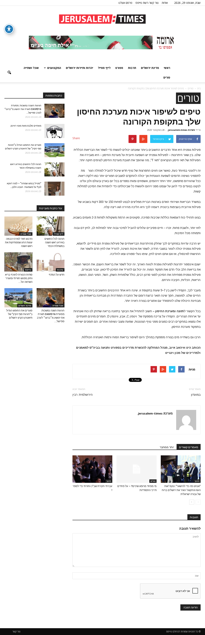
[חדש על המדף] (51, 262)
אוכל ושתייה (31, 68)
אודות (165, 3)
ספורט (119, 68)
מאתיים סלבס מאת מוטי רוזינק (26, 125)
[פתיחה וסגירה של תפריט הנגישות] (9, 29)
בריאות (28, 269)
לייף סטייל (104, 68)
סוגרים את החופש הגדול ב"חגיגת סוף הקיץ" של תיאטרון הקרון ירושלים (19, 314)
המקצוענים (54, 68)
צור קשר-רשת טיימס (147, 3)
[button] (9, 72)
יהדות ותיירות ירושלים (79, 68)
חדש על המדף (56, 274)
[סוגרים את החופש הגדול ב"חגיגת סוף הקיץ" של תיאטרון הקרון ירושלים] (54, 150)
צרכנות (60, 269)
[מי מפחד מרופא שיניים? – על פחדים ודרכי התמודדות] (136, 469)
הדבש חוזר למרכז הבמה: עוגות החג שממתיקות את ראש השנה (18, 242)
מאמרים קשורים (188, 447)
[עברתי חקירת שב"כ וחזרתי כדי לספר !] (92, 469)
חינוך (197, 481)
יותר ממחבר (167, 447)
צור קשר (16, 631)
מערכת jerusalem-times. (181, 129)
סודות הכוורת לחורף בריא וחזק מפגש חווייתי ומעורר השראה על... (18, 278)
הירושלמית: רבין (82, 394)
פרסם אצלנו (125, 3)
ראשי (167, 68)
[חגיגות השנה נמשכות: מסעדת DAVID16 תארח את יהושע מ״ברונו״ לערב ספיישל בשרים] (54, 111)
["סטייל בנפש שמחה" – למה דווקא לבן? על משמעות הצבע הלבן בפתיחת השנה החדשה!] (54, 189)
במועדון (196, 394)
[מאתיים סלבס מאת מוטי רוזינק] (54, 131)
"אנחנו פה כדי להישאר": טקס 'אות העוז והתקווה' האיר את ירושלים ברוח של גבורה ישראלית (181, 490)
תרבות (132, 68)
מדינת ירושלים (150, 68)
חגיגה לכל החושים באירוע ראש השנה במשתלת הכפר (54, 242)
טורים (166, 77)
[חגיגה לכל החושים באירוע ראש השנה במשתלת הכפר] (54, 169)
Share (76, 138)
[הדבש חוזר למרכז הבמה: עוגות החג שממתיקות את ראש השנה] (18, 226)
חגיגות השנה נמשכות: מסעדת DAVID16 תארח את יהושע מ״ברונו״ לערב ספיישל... (22, 109)
